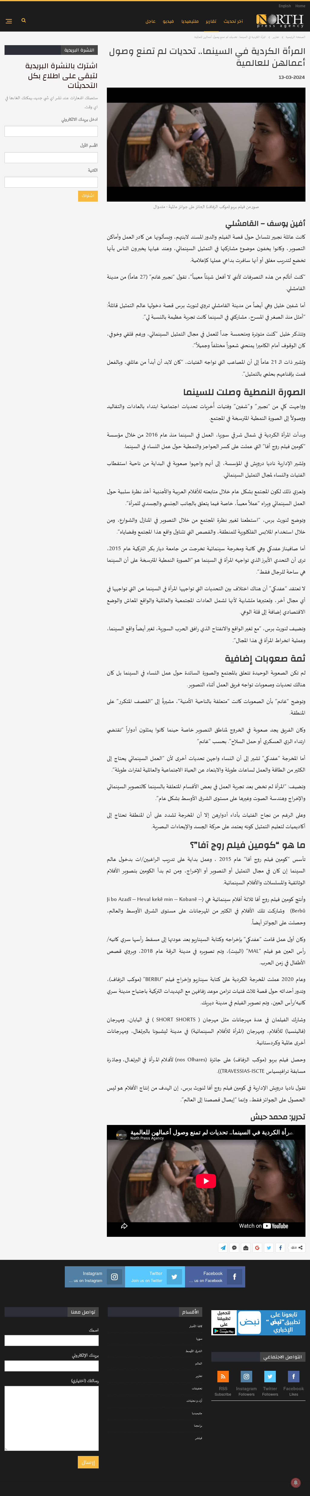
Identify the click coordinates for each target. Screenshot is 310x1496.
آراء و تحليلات (194, 1401)
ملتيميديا (190, 21)
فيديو (168, 21)
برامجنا (198, 1426)
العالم (198, 1364)
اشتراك (88, 196)
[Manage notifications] (296, 1483)
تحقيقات (197, 1388)
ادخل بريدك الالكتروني (79, 119)
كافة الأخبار (195, 1326)
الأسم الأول (89, 145)
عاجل (151, 21)
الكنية (93, 170)
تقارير (211, 21)
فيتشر (198, 1438)
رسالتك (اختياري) (85, 1381)
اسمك (94, 1330)
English (285, 6)
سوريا (199, 1339)
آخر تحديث (233, 21)
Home (300, 6)
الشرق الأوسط (194, 1351)
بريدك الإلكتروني (85, 1355)
